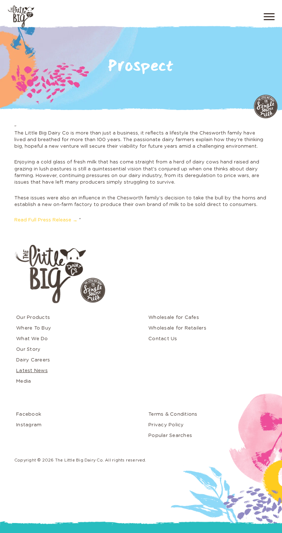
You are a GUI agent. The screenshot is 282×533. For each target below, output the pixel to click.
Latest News (32, 370)
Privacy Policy (166, 425)
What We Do (32, 339)
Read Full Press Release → (45, 220)
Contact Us (162, 339)
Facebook (28, 414)
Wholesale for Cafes (173, 317)
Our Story (28, 349)
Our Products (33, 317)
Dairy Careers (33, 360)
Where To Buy (33, 328)
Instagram (28, 425)
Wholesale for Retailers (177, 328)
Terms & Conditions (173, 414)
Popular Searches (170, 435)
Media (23, 381)
